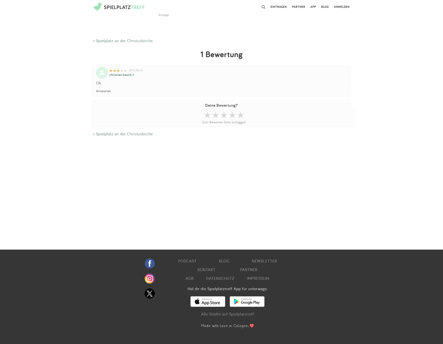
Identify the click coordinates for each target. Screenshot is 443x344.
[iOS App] (208, 305)
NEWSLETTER (264, 260)
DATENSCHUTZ (220, 278)
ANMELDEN (342, 7)
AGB (190, 278)
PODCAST (187, 260)
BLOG (325, 7)
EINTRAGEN (279, 7)
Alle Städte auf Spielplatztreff (227, 313)
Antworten (103, 91)
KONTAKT (206, 269)
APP (313, 7)
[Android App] (247, 305)
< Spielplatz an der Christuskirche (123, 40)
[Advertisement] (195, 192)
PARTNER (298, 7)
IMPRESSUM (258, 278)
